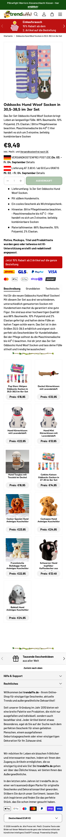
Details (30, 162)
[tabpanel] (33, 322)
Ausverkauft (44, 180)
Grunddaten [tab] (33, 288)
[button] (52, 14)
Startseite (8, 36)
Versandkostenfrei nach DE (34, 151)
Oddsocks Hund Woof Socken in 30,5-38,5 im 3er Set (39, 36)
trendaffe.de (16, 826)
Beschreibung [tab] (12, 288)
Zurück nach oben (33, 667)
